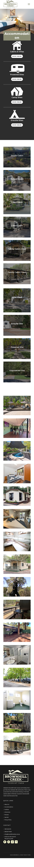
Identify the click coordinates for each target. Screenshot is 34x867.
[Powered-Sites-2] (17, 687)
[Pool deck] (17, 415)
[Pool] (17, 460)
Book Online (17, 56)
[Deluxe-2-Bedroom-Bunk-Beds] (17, 551)
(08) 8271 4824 (8, 832)
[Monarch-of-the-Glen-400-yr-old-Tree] (17, 596)
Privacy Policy (8, 820)
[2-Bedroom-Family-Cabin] (17, 574)
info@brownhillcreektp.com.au (12, 834)
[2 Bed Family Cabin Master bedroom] (17, 483)
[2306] (17, 732)
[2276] (17, 619)
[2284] (17, 664)
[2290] (17, 528)
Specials (6, 817)
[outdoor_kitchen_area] (17, 642)
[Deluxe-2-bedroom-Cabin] (17, 506)
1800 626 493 (8, 829)
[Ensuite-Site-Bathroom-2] (17, 710)
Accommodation (9, 807)
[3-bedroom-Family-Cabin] (17, 755)
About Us (7, 804)
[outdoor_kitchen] (17, 438)
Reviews (7, 815)
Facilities (7, 810)
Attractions (7, 812)
